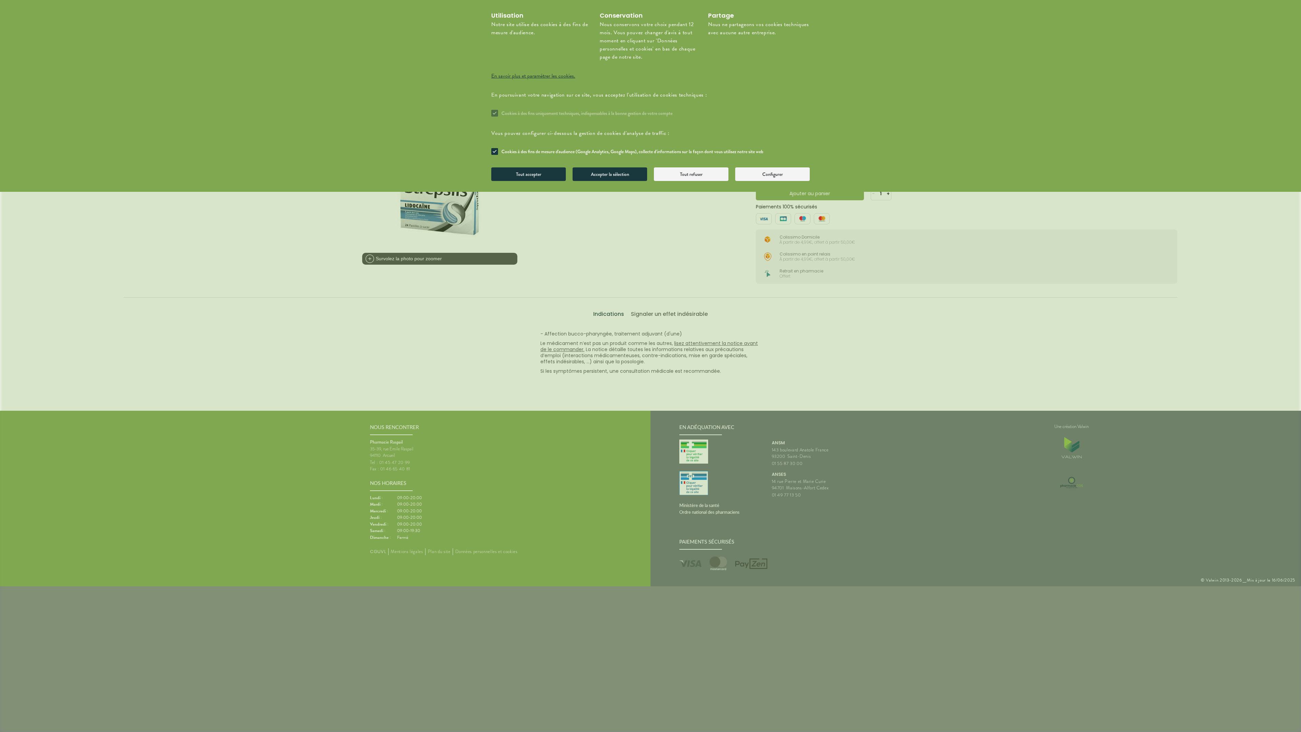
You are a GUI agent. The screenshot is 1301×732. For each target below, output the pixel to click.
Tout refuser (691, 174)
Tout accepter (528, 174)
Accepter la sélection (610, 174)
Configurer (772, 174)
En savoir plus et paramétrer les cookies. (533, 76)
